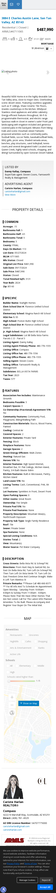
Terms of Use (30, 863)
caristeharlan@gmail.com (17, 191)
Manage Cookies (27, 880)
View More (10, 194)
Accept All (45, 887)
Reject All (46, 880)
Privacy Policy (13, 863)
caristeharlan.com (12, 829)
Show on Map (29, 703)
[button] (3, 889)
